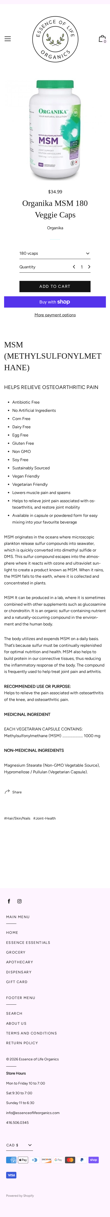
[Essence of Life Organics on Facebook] (9, 901)
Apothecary (19, 962)
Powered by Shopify (20, 1195)
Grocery (16, 952)
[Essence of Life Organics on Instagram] (19, 901)
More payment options (55, 314)
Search (14, 1013)
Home (12, 932)
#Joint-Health (44, 818)
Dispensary (18, 972)
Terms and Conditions (31, 1033)
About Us (16, 1023)
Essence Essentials (28, 942)
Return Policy (22, 1043)
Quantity (27, 266)
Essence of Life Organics (39, 1059)
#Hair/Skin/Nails (17, 818)
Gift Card (17, 982)
